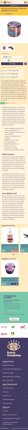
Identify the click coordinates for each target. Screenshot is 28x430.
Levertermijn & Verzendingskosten (13, 369)
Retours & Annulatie (13, 380)
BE (5, 428)
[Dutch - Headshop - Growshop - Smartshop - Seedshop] (7, 2)
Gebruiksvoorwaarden (13, 399)
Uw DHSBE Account (13, 388)
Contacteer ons (13, 395)
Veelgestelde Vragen (13, 373)
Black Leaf (9, 13)
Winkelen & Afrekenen (13, 365)
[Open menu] (1, 2)
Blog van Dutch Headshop (13, 414)
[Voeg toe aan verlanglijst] (25, 63)
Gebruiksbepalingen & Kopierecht (13, 418)
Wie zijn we (13, 392)
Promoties (13, 411)
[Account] (24, 2)
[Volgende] (17, 254)
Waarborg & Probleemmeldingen (13, 376)
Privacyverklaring (13, 403)
